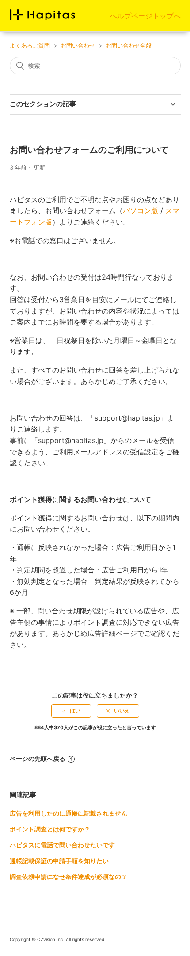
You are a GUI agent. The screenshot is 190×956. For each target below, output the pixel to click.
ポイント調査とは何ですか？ (50, 829)
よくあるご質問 (30, 45)
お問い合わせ (78, 45)
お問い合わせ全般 (129, 45)
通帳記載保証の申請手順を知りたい (59, 860)
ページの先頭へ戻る (37, 758)
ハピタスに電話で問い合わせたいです (62, 845)
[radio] (71, 710)
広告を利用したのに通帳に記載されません (68, 813)
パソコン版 (140, 210)
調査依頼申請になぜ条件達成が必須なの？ (68, 876)
